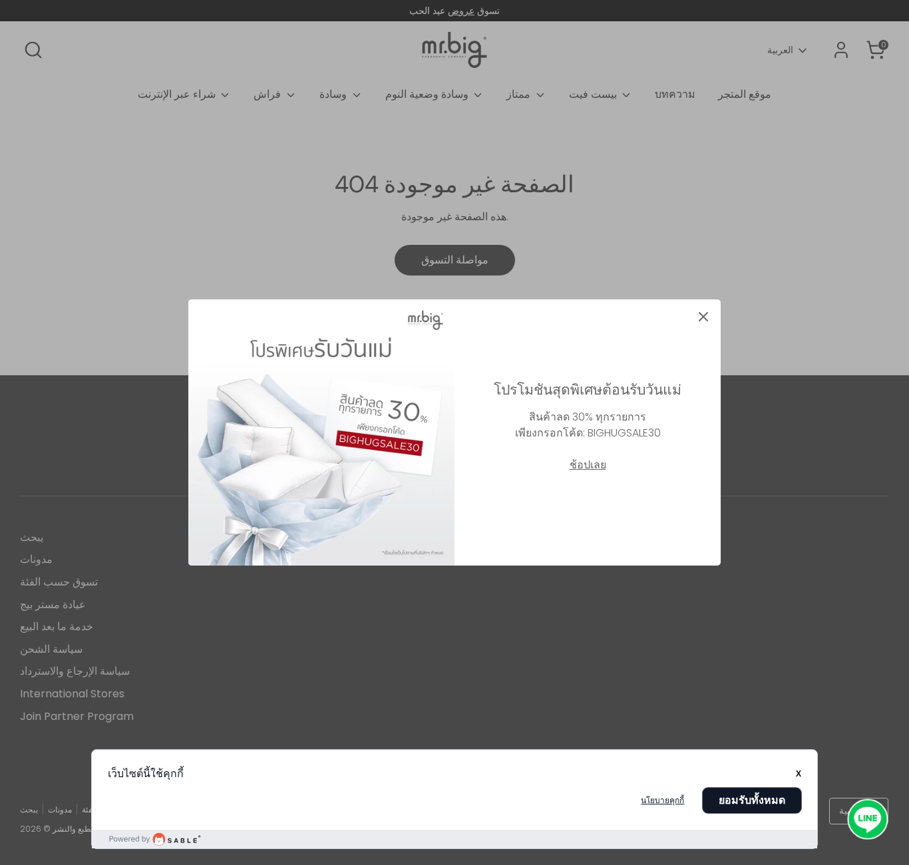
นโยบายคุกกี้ (662, 800)
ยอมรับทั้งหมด (752, 800)
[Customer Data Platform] (455, 839)
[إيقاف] (703, 316)
